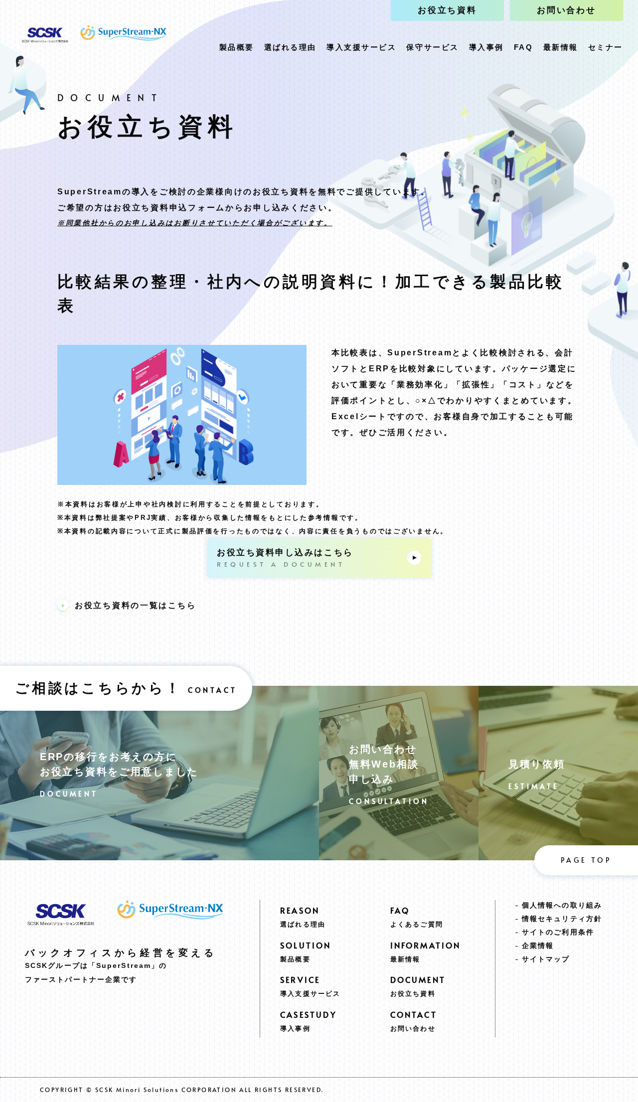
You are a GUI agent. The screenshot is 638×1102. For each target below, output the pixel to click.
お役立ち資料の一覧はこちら (135, 605)
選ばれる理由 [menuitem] (290, 47)
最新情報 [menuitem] (560, 47)
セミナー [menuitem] (605, 47)
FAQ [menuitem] (523, 47)
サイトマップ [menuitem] (546, 959)
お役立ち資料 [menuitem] (447, 10)
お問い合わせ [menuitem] (566, 10)
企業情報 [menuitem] (538, 945)
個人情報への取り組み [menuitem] (562, 905)
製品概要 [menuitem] (236, 47)
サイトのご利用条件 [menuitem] (558, 932)
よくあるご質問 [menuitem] (416, 924)
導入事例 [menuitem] (486, 47)
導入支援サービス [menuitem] (361, 47)
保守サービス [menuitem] (432, 47)
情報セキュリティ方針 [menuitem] (562, 919)
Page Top (586, 860)
